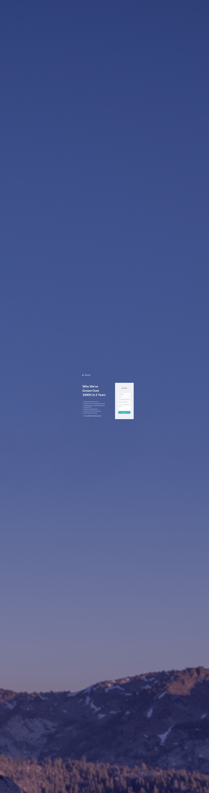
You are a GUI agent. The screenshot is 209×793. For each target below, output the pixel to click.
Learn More (124, 412)
